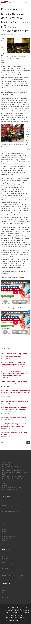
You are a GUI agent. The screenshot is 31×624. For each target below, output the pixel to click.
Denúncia (4, 529)
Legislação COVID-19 (7, 571)
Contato (4, 483)
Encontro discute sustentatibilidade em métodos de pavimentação (14, 433)
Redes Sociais (5, 597)
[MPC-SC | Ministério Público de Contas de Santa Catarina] (8, 2)
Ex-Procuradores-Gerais (8, 481)
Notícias (4, 590)
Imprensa (4, 592)
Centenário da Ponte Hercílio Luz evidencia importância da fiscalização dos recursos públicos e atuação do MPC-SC (15, 383)
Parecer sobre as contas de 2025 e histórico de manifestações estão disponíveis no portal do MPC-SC (14, 400)
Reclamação (5, 531)
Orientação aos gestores (8, 567)
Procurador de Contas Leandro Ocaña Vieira (13, 476)
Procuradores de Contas (8, 468)
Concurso (4, 485)
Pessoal (4, 505)
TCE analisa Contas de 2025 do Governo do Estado (13, 417)
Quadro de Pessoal (7, 506)
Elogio (3, 534)
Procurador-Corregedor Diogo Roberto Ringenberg (14, 478)
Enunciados (5, 558)
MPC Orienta (5, 568)
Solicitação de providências (8, 536)
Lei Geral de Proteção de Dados (10, 511)
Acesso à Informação (7, 543)
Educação (4, 556)
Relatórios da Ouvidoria (8, 509)
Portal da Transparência (8, 503)
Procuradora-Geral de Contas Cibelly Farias (12, 470)
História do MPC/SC (7, 464)
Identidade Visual (6, 595)
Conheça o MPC (6, 462)
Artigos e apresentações (8, 564)
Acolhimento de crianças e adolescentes (12, 573)
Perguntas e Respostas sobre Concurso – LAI (13, 487)
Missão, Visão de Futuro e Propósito (11, 466)
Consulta (4, 540)
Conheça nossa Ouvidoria (8, 525)
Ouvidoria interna (6, 538)
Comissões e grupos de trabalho (10, 489)
